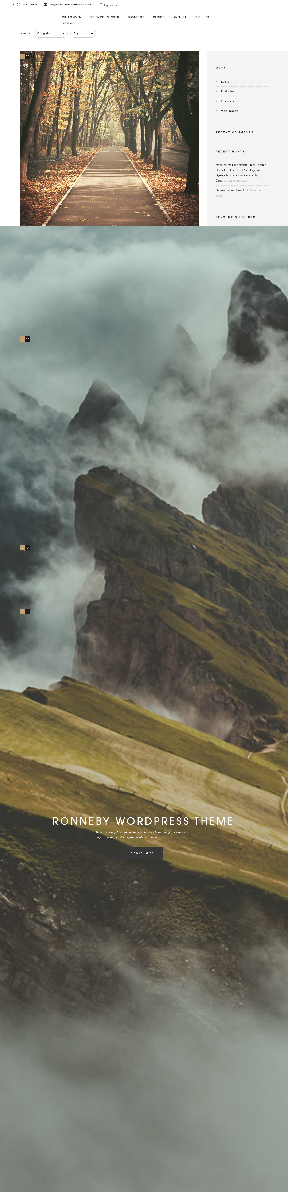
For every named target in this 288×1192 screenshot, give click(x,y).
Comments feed (230, 101)
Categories (44, 33)
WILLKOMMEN (71, 17)
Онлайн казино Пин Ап (231, 190)
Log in (225, 81)
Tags (76, 33)
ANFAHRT (179, 17)
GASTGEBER (136, 17)
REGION (159, 17)
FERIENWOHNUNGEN (104, 17)
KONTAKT (68, 23)
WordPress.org (229, 110)
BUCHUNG (202, 17)
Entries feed (228, 91)
